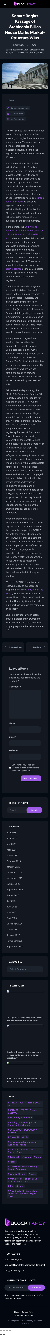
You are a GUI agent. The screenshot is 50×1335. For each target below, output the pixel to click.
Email (12, 736)
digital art (14, 1157)
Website (13, 750)
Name (13, 723)
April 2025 (12, 918)
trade (20, 1186)
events (27, 1157)
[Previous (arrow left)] (1, 1334)
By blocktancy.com (20, 108)
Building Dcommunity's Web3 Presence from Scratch (23, 1123)
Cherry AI (14, 1137)
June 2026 (12, 838)
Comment (15, 686)
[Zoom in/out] (1, 1330)
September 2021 (15, 946)
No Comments (17, 119)
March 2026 (12, 855)
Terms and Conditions (23, 1315)
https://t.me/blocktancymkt (32, 1265)
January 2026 (13, 866)
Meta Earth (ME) (17, 1174)
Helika (12, 1161)
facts (38, 1157)
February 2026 (14, 861)
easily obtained (14, 268)
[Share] (7, 1330)
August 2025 (13, 895)
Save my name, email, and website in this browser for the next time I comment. (25, 768)
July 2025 (11, 901)
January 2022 (13, 935)
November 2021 (14, 941)
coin (26, 1137)
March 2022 (12, 929)
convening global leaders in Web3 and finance (22, 1143)
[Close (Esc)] (10, 1330)
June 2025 (12, 906)
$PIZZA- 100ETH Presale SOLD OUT (24, 1104)
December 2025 (14, 872)
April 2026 (12, 849)
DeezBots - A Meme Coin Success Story (21, 1151)
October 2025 (13, 884)
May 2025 (11, 912)
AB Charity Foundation (20, 1117)
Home (16, 1312)
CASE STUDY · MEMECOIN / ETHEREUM (22, 1131)
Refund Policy (27, 1312)
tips (11, 1186)
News (11, 100)
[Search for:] (18, 810)
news (33, 1174)
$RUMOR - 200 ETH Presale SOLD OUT (22, 1111)
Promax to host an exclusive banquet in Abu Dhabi (22, 1180)
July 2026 (11, 832)
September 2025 (15, 889)
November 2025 (14, 878)
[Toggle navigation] (5, 4)
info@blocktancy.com (14, 1270)
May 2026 (11, 844)
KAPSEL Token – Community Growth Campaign (23, 1168)
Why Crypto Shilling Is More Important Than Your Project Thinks (22, 1194)
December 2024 (14, 923)
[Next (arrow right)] (4, 1334)
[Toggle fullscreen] (4, 1330)
